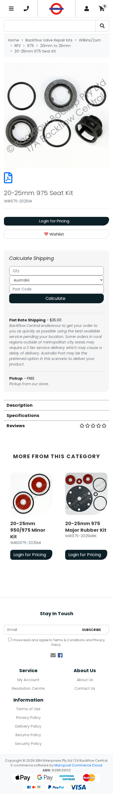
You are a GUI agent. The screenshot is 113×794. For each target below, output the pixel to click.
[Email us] (53, 655)
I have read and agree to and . (58, 642)
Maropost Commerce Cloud (78, 765)
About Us (85, 679)
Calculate (55, 298)
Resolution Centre (28, 688)
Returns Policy (28, 735)
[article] (31, 517)
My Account (28, 679)
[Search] (102, 26)
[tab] (56, 405)
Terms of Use (28, 709)
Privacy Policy (28, 717)
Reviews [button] (16, 426)
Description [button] (20, 405)
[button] (56, 234)
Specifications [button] (23, 415)
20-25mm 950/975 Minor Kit (27, 530)
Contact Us (84, 688)
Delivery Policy (28, 726)
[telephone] (26, 8)
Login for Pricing (54, 221)
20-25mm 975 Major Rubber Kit (85, 526)
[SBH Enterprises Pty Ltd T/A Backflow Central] (56, 8)
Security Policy (28, 743)
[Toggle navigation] (11, 8)
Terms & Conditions (69, 640)
